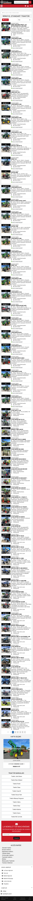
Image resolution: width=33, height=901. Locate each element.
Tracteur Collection (7, 863)
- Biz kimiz (30, 898)
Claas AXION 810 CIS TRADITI (8, 505)
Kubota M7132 (4, 708)
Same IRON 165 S (5, 90)
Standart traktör (16, 12)
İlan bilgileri (17, 757)
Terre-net (6, 873)
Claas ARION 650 (5, 524)
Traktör (10, 12)
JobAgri (4, 891)
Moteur (4, 859)
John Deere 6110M (6, 130)
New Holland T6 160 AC (7, 545)
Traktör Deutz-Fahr (16, 794)
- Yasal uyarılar (14, 898)
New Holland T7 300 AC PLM (8, 676)
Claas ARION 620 (5, 665)
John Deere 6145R (5, 102)
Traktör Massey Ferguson (17, 798)
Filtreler (6, 19)
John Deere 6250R (5, 36)
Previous (5, 754)
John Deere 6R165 (5, 185)
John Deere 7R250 (5, 63)
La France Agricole (8, 870)
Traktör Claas (16, 787)
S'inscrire (16, 838)
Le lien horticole (7, 881)
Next (28, 754)
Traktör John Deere (16, 776)
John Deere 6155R (5, 211)
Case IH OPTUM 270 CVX (7, 719)
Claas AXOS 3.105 (5, 408)
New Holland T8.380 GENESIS (8, 566)
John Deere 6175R (5, 383)
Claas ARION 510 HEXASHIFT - (8, 476)
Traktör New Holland (16, 780)
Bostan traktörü (6, 849)
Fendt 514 (3, 157)
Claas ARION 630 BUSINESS (8, 457)
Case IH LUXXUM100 (6, 697)
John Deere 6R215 (5, 344)
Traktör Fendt (16, 783)
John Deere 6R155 (5, 330)
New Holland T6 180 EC (7, 656)
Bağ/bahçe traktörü (7, 851)
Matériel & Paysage (8, 878)
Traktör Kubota (16, 809)
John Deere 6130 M (6, 369)
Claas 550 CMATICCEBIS (7, 356)
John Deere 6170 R (6, 290)
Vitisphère (6, 884)
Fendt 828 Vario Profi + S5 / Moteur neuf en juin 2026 (14, 23)
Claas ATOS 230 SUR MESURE (8, 467)
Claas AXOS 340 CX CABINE (8, 437)
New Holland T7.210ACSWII (8, 579)
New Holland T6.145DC (6, 556)
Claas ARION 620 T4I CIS (7, 418)
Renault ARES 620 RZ (6, 427)
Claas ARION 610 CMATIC (7, 515)
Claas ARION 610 (5, 645)
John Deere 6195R (5, 116)
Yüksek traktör (6, 853)
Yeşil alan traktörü (7, 857)
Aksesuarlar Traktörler (8, 861)
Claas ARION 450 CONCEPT (8, 486)
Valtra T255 (4, 224)
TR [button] (30, 6)
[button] (1, 5)
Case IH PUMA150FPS (6, 687)
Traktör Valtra (16, 802)
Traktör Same (16, 813)
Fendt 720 (3, 263)
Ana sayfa (6, 12)
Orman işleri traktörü (8, 855)
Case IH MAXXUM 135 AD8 (7, 600)
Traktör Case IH (16, 791)
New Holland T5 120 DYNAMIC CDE (9, 635)
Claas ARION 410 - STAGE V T (8, 495)
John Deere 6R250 (5, 250)
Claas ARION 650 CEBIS (7, 447)
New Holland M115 (5, 144)
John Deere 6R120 (5, 50)
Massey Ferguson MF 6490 (8, 304)
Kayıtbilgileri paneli (7, 893)
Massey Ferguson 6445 (7, 623)
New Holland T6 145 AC (7, 534)
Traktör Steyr (16, 805)
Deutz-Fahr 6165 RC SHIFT (7, 199)
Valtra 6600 (4, 171)
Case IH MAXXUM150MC (7, 590)
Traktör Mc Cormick (16, 816)
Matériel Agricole (8, 875)
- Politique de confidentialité (22, 898)
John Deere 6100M (6, 612)
